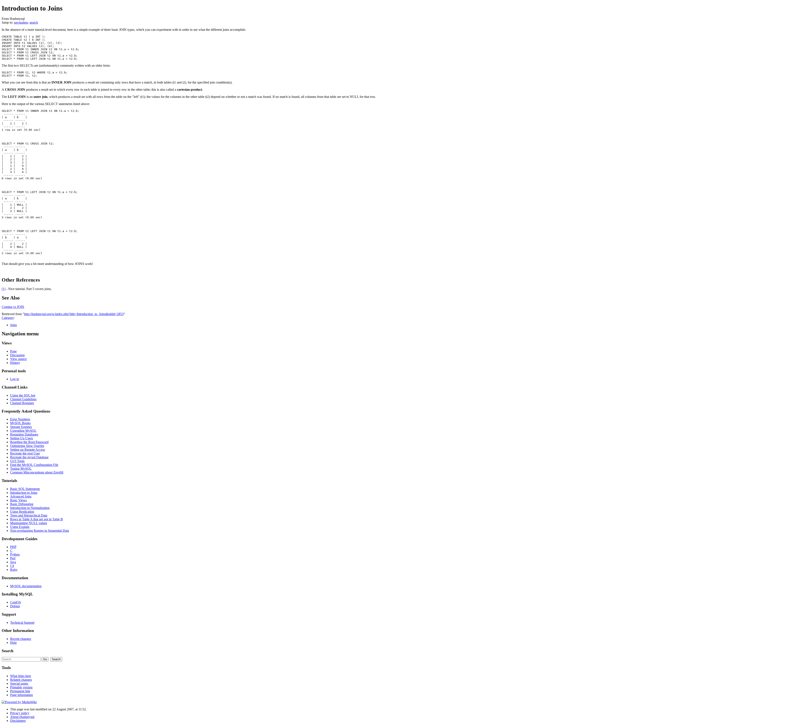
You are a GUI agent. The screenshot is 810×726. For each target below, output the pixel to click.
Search (8, 651)
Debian (15, 606)
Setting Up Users (21, 438)
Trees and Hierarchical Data (28, 515)
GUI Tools (17, 461)
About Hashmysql (22, 717)
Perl (12, 558)
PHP (13, 547)
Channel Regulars (22, 403)
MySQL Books (20, 423)
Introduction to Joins (23, 492)
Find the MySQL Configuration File (34, 465)
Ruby (14, 569)
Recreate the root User (25, 453)
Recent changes (20, 639)
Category (8, 318)
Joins (13, 325)
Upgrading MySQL (23, 430)
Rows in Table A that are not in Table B (36, 519)
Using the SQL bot (22, 395)
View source (18, 359)
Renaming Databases (24, 434)
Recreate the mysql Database (29, 457)
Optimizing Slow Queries (27, 446)
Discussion (17, 355)
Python (15, 554)
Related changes (21, 679)
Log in (14, 379)
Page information (21, 695)
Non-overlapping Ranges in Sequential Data (39, 530)
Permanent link (20, 691)
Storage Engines (21, 427)
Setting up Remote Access (27, 449)
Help (13, 642)
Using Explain (19, 527)
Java (13, 562)
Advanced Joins (20, 496)
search (34, 22)
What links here (20, 676)
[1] (3, 289)
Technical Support (22, 622)
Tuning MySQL (21, 468)
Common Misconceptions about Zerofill (36, 472)
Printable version (21, 687)
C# (12, 566)
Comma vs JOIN (13, 307)
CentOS (15, 602)
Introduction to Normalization (30, 508)
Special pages (19, 683)
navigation (21, 22)
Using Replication (22, 511)
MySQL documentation (26, 586)
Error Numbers (20, 419)
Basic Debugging (21, 504)
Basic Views (18, 500)
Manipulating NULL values (28, 523)
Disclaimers (18, 720)
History (15, 362)
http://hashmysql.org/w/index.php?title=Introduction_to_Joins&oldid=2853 (74, 314)
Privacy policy (19, 713)
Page (13, 351)
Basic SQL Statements (25, 489)
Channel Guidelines (23, 399)
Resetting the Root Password (29, 442)
